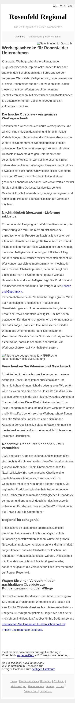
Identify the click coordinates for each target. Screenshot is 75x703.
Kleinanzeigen (18, 686)
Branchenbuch (53, 36)
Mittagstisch (35, 36)
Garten (50, 686)
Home (13, 681)
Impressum (46, 691)
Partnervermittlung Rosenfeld (35, 681)
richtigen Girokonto (43, 669)
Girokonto (59, 681)
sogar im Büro (25, 655)
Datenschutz (31, 691)
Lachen (60, 686)
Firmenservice (36, 686)
